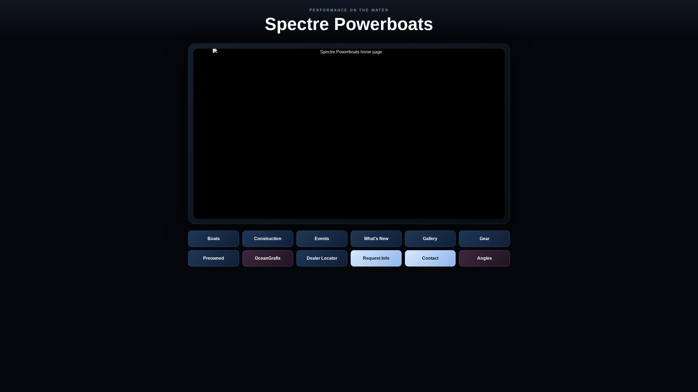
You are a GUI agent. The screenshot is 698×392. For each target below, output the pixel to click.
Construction (267, 238)
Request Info (376, 258)
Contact (430, 258)
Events (322, 238)
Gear (484, 238)
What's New (376, 238)
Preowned (213, 258)
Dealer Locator (322, 258)
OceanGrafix (268, 258)
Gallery (430, 238)
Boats (213, 238)
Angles (484, 258)
